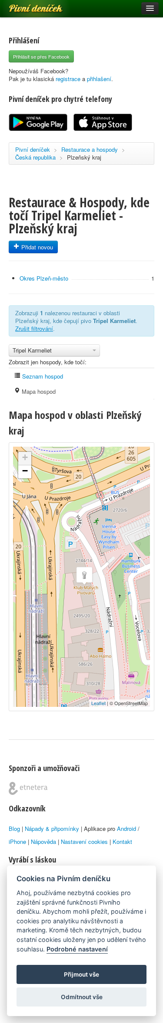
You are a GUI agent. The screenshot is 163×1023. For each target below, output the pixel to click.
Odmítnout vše (82, 997)
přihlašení (99, 79)
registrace (68, 79)
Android (126, 828)
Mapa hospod (38, 391)
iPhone (17, 841)
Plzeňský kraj (84, 157)
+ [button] (25, 457)
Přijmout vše (81, 974)
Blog (14, 828)
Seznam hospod (41, 376)
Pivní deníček (26, 5)
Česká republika (35, 157)
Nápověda (43, 841)
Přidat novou (36, 247)
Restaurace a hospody (89, 149)
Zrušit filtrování (34, 328)
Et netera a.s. (28, 788)
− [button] (25, 470)
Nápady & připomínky (52, 828)
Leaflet (98, 702)
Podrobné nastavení (77, 949)
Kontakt (122, 841)
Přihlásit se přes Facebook (41, 56)
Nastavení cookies (84, 841)
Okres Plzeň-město (44, 278)
